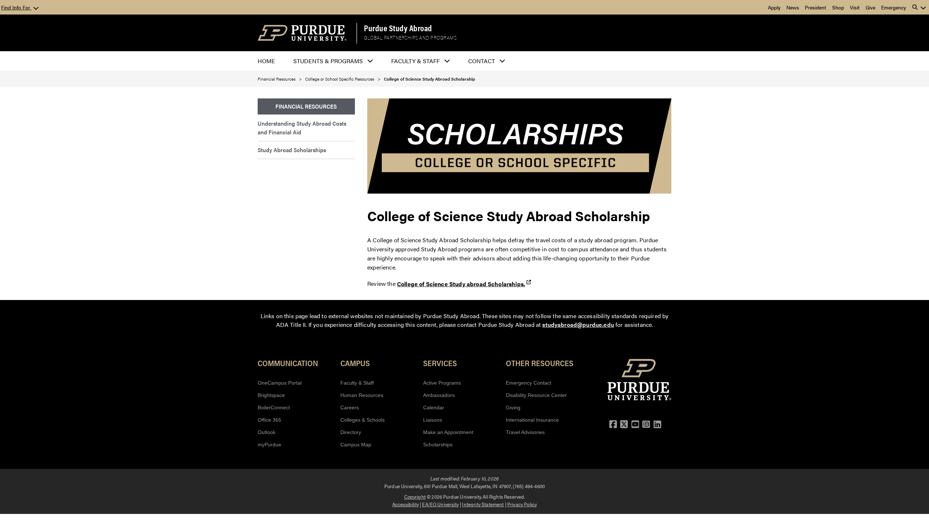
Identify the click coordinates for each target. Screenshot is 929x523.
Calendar (433, 407)
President (815, 7)
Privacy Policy (522, 504)
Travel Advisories (525, 432)
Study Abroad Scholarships (292, 150)
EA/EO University (440, 504)
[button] (919, 7)
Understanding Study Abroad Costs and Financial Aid (302, 127)
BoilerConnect (274, 407)
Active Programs (442, 383)
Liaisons (432, 420)
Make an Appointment (448, 432)
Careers (349, 407)
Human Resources (361, 395)
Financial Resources (276, 79)
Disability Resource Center (536, 395)
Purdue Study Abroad (398, 28)
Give (870, 7)
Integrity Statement (483, 504)
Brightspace (271, 395)
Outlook (266, 432)
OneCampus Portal (280, 383)
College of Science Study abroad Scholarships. (461, 284)
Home (266, 61)
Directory (350, 432)
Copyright (415, 496)
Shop (838, 7)
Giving (513, 407)
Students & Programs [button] (328, 61)
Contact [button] (481, 61)
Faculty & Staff (357, 383)
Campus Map (355, 444)
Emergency (893, 7)
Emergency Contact (528, 383)
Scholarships (438, 444)
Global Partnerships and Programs (410, 37)
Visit (855, 7)
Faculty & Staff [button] (415, 61)
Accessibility (405, 504)
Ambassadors (439, 395)
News (792, 7)
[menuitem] (306, 106)
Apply (774, 7)
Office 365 (269, 420)
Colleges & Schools (362, 420)
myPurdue (269, 444)
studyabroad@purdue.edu (578, 324)
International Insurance (532, 420)
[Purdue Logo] (302, 33)
